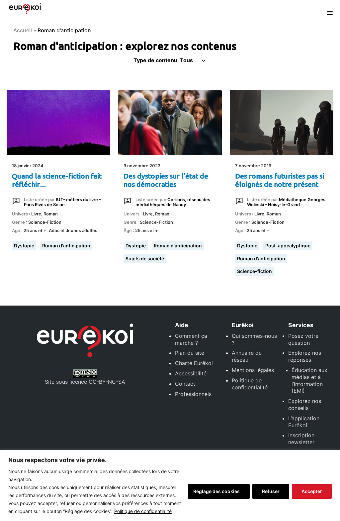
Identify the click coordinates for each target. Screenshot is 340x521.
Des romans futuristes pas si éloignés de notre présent (279, 180)
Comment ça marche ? (191, 339)
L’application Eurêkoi (303, 422)
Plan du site (189, 352)
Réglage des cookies (216, 491)
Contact (185, 383)
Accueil (22, 30)
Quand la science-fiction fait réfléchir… (57, 180)
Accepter (311, 491)
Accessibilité (191, 373)
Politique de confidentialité (143, 511)
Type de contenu (155, 60)
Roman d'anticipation (66, 245)
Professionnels (193, 394)
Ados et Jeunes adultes (73, 230)
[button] (192, 60)
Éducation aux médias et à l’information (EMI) (309, 380)
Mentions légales (253, 370)
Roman (50, 213)
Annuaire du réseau (247, 356)
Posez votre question (303, 339)
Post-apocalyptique (287, 245)
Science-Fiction (44, 222)
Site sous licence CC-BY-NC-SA (85, 381)
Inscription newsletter (301, 439)
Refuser (271, 491)
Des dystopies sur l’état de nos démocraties (166, 180)
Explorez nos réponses (304, 356)
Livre (36, 213)
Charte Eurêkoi (194, 363)
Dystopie (24, 245)
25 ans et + (35, 230)
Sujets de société (145, 258)
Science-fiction (254, 271)
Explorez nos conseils (304, 404)
